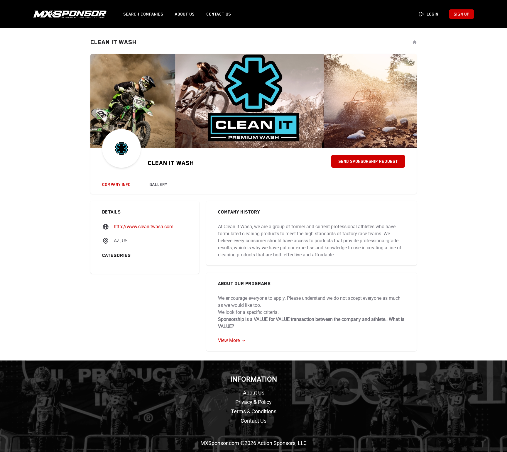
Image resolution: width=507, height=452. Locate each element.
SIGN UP (461, 14)
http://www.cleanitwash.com (143, 226)
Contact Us (253, 421)
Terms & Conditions (253, 411)
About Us (253, 393)
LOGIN (432, 14)
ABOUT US (185, 14)
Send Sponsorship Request (368, 161)
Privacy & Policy (253, 402)
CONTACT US (218, 14)
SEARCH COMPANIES (143, 14)
